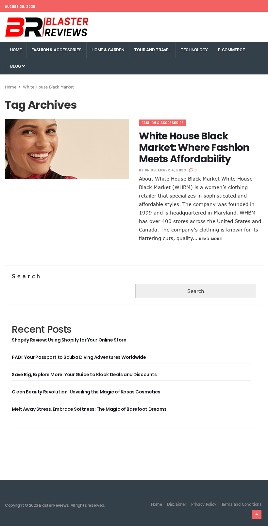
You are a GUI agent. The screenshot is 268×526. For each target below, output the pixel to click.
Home (15, 49)
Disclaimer (176, 504)
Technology (194, 49)
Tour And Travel (152, 49)
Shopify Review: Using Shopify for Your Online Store (69, 340)
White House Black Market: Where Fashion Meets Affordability (194, 147)
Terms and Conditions (241, 504)
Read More (210, 239)
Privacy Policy (203, 504)
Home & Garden (108, 49)
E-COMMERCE (231, 49)
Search (27, 276)
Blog (16, 66)
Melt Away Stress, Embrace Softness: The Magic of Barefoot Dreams (89, 409)
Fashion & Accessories (56, 49)
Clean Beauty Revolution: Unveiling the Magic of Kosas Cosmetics (86, 392)
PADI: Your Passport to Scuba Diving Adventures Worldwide (79, 357)
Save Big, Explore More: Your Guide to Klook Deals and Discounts (84, 374)
